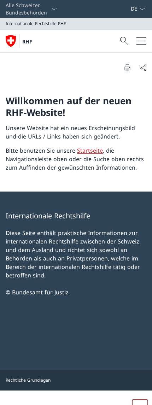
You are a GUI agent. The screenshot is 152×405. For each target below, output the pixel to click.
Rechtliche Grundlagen (28, 380)
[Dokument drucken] (127, 67)
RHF (27, 41)
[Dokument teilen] (143, 67)
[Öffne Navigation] (141, 41)
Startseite (90, 150)
